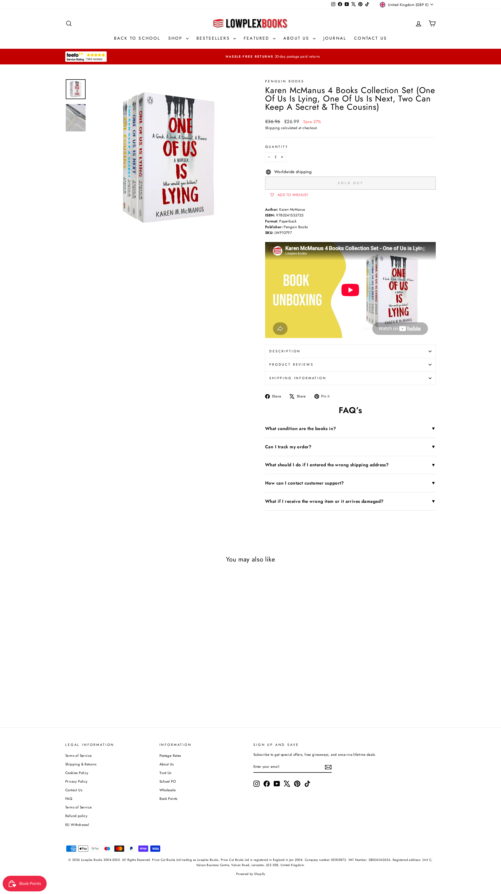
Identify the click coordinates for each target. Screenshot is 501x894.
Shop (176, 38)
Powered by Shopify (250, 874)
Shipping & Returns (80, 764)
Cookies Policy (76, 772)
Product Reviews (291, 364)
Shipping (272, 127)
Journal (334, 38)
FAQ (68, 798)
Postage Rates (170, 755)
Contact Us (370, 38)
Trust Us (165, 772)
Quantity (276, 146)
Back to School (137, 38)
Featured (258, 38)
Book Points (168, 798)
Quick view (109, 657)
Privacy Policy (76, 781)
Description (285, 351)
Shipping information (297, 378)
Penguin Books (284, 81)
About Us (297, 38)
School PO (167, 781)
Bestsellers (214, 38)
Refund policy (76, 815)
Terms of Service (78, 755)
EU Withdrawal (77, 824)
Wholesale (167, 790)
